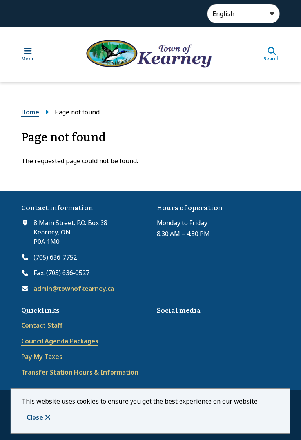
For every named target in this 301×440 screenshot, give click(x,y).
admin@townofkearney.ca (74, 288)
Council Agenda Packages (59, 341)
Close (35, 417)
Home (30, 112)
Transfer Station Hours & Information (79, 372)
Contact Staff (41, 325)
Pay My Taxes (41, 356)
